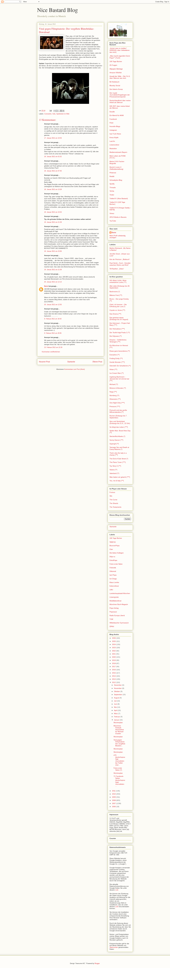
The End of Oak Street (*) (119, 459)
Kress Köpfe (114, 137)
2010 (114, 794)
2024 (114, 644)
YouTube (113, 221)
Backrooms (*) (115, 291)
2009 (114, 797)
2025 (114, 641)
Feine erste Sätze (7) (118, 769)
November (118, 688)
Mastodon (113, 148)
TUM (111, 619)
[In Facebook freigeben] (61, 111)
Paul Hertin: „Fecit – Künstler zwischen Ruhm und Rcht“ (120, 264)
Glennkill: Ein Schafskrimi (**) (120, 366)
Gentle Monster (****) (117, 362)
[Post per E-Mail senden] (50, 110)
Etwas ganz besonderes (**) (120, 351)
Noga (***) (113, 392)
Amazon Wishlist (116, 72)
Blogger (97, 963)
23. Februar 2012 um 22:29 (53, 347)
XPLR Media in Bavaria (118, 217)
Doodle (112, 112)
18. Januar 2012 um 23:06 (53, 251)
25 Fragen (113, 65)
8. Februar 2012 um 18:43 (52, 319)
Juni (115, 704)
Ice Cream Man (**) (117, 373)
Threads (113, 187)
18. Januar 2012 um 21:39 (53, 222)
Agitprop (113, 542)
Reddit (112, 176)
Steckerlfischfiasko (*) (117, 436)
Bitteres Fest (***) (116, 295)
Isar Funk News (115, 134)
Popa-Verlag (114, 608)
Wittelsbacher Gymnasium (119, 623)
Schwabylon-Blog (116, 180)
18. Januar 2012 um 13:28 (53, 189)
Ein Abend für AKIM (117, 115)
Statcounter (114, 947)
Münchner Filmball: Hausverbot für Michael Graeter (119, 729)
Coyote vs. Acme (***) (117, 310)
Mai (115, 707)
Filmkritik (113, 568)
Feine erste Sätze (116, 564)
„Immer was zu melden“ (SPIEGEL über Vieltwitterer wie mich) (120, 50)
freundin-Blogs (115, 126)
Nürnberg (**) (114, 395)
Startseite (71, 362)
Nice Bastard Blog (57, 9)
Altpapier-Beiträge (116, 69)
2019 (114, 660)
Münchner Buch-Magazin (119, 604)
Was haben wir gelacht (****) (120, 477)
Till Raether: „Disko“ (117, 269)
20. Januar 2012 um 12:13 (53, 282)
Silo (111, 496)
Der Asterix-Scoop (116, 89)
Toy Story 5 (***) (115, 466)
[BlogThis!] (57, 111)
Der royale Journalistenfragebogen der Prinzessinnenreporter (120, 95)
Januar (117, 720)
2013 (114, 679)
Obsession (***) (115, 399)
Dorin (46, 286)
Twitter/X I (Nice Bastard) (119, 198)
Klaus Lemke (114, 582)
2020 (114, 657)
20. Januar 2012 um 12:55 (53, 304)
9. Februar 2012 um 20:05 (52, 333)
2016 (114, 670)
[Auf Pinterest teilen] (63, 111)
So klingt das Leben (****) (119, 427)
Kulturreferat (114, 586)
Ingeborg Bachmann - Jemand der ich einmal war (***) (119, 379)
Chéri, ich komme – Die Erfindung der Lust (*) (118, 305)
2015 (114, 673)
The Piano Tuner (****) (118, 462)
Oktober (117, 691)
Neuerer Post (44, 362)
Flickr (111, 123)
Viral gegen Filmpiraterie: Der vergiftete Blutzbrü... (119, 743)
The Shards (114, 503)
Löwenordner (114, 145)
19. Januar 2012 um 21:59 (53, 269)
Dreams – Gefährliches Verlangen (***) (118, 341)
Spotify (112, 184)
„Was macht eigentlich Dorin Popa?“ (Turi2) (120, 57)
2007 (114, 803)
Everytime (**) (115, 355)
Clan (111, 549)
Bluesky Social (115, 85)
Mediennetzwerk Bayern (118, 152)
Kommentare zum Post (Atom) (74, 369)
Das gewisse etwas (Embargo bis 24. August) (119, 318)
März (116, 713)
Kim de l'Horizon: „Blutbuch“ (120, 259)
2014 (114, 676)
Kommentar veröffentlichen (51, 352)
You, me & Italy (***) (117, 481)
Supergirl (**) (114, 444)
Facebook (113, 119)
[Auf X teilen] (59, 111)
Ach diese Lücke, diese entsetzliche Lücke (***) (118, 281)
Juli (115, 701)
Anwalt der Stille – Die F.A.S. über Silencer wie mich (120, 77)
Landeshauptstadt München (120, 593)
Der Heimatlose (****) (117, 329)
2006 (114, 806)
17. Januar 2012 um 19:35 (53, 138)
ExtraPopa (113, 560)
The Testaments (115, 507)
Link (116, 890)
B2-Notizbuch (114, 82)
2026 (114, 638)
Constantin (47, 114)
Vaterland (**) (114, 473)
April (116, 710)
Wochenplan (118, 722)
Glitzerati (113, 571)
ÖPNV (112, 626)
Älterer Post (97, 362)
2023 (114, 647)
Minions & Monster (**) (118, 388)
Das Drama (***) (115, 314)
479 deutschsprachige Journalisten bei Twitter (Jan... (119, 760)
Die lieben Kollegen (117, 553)
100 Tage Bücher (116, 61)
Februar (117, 717)
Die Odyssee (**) (116, 336)
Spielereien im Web (62, 114)
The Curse (113, 500)
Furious (112, 492)
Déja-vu (112, 556)
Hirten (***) (113, 369)
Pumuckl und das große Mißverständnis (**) (118, 411)
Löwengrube (114, 597)
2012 (114, 682)
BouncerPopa (114, 545)
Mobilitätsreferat (115, 601)
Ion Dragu (113, 579)
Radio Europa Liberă (117, 615)
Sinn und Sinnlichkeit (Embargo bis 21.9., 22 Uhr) (120, 422)
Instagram (113, 130)
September (118, 694)
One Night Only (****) (117, 403)
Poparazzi (113, 612)
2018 (114, 663)
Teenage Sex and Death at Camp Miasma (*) (119, 448)
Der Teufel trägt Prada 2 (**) (120, 332)
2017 (114, 666)
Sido (53, 114)
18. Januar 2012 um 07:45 (53, 171)
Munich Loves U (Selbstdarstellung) (116, 168)
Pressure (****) (115, 406)
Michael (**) (114, 384)
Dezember (118, 685)
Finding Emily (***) (116, 358)
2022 (114, 651)
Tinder (112, 195)
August (117, 698)
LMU (111, 590)
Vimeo (112, 213)
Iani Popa (113, 575)
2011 (114, 791)
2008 (114, 800)
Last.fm (112, 141)
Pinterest (113, 173)
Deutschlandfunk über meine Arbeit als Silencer (120, 101)
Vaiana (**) (113, 470)
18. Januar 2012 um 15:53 (53, 212)
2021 (114, 654)
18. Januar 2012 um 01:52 (53, 156)
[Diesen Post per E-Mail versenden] (54, 111)
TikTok (112, 191)
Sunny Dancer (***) (116, 440)
